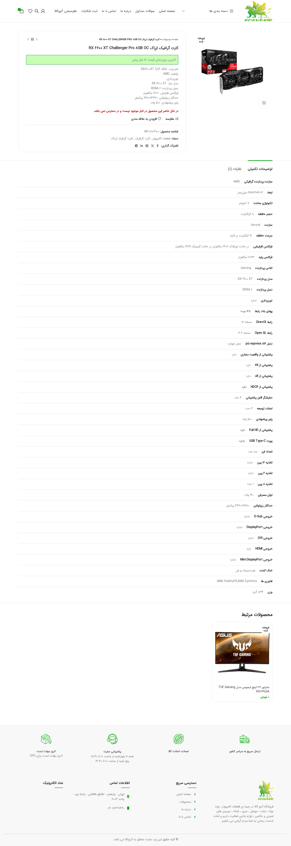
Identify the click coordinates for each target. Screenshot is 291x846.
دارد (244, 387)
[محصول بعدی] (28, 39)
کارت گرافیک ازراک (122, 138)
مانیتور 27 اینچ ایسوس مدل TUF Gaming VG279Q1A (243, 689)
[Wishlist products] (30, 11)
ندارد (242, 441)
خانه (176, 39)
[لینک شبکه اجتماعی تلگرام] (136, 146)
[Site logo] (258, 11)
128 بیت (246, 311)
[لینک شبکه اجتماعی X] (152, 146)
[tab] (260, 166)
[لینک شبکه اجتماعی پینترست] (147, 146)
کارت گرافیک (142, 138)
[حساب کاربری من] (43, 11)
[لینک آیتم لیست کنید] (167, 794)
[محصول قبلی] (37, 39)
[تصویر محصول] (242, 652)
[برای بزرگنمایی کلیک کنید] (264, 103)
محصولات (167, 39)
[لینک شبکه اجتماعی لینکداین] (141, 146)
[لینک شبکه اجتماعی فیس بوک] (157, 146)
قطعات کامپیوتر (161, 138)
